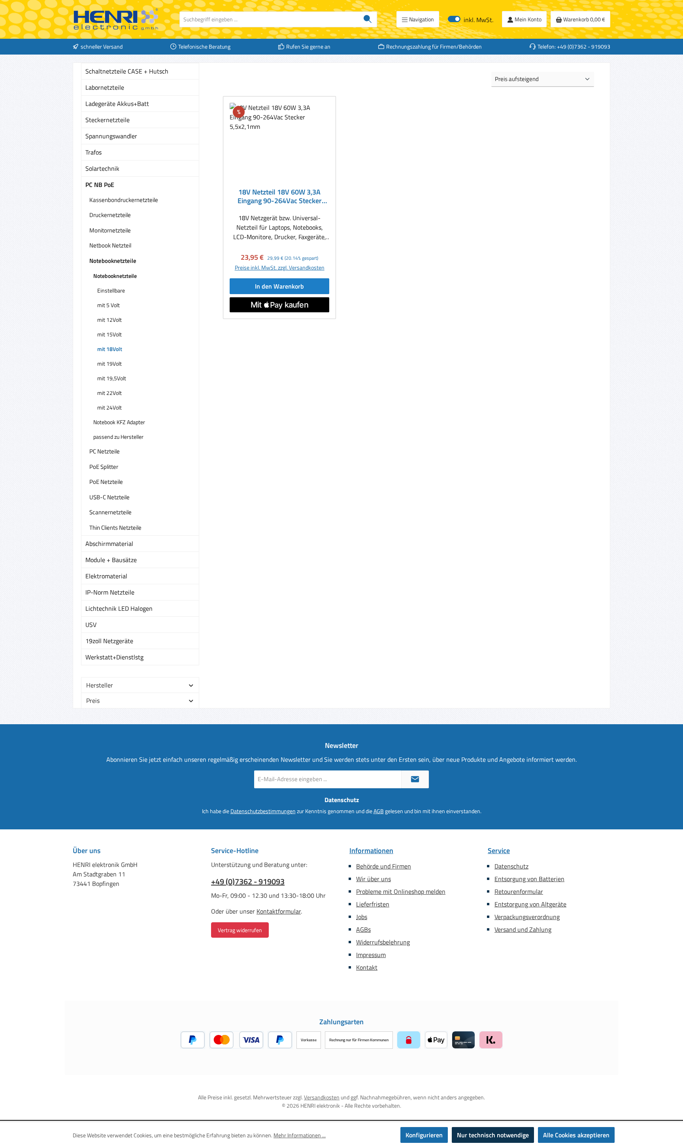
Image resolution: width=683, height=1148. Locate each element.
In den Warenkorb (279, 286)
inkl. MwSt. (470, 19)
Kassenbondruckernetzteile (123, 199)
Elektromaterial (106, 576)
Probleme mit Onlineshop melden (400, 891)
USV (90, 624)
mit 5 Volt (108, 305)
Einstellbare (111, 290)
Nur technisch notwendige (493, 1135)
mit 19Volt (109, 363)
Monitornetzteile (110, 230)
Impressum (371, 954)
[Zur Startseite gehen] (116, 19)
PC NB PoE (99, 184)
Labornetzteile (104, 87)
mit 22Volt (109, 393)
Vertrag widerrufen (240, 930)
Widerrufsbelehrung (383, 942)
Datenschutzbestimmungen (263, 811)
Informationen (371, 850)
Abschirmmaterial (109, 543)
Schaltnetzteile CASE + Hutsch (126, 71)
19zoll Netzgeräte (109, 641)
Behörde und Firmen (383, 866)
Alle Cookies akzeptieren (576, 1135)
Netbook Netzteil (110, 245)
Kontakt (366, 967)
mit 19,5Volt (111, 378)
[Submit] (415, 779)
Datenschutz (511, 866)
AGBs (363, 929)
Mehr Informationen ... (300, 1135)
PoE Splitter (103, 466)
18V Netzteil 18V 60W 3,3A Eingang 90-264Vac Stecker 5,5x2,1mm (280, 196)
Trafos (93, 152)
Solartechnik (102, 168)
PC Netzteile (104, 451)
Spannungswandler (111, 136)
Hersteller (99, 685)
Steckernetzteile (107, 120)
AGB (379, 811)
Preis (93, 700)
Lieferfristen (372, 904)
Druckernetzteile (110, 214)
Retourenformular (518, 891)
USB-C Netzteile (109, 497)
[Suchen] (367, 19)
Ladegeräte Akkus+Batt (117, 103)
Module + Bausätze (111, 560)
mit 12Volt (109, 319)
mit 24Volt (109, 407)
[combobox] (269, 19)
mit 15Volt (109, 334)
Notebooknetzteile (112, 260)
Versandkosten (322, 1097)
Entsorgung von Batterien (529, 879)
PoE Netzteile (106, 481)
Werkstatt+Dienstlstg (114, 657)
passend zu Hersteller (118, 436)
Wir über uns (373, 879)
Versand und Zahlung (522, 929)
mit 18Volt (109, 349)
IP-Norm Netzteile (109, 592)
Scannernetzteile (110, 512)
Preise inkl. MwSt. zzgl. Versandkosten (280, 267)
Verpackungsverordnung (527, 916)
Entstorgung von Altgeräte (530, 904)
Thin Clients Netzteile (115, 527)
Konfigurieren (424, 1135)
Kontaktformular (279, 911)
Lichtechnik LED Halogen (119, 608)
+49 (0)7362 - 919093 (248, 881)
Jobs (361, 916)
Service (499, 850)
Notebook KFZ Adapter (119, 422)
